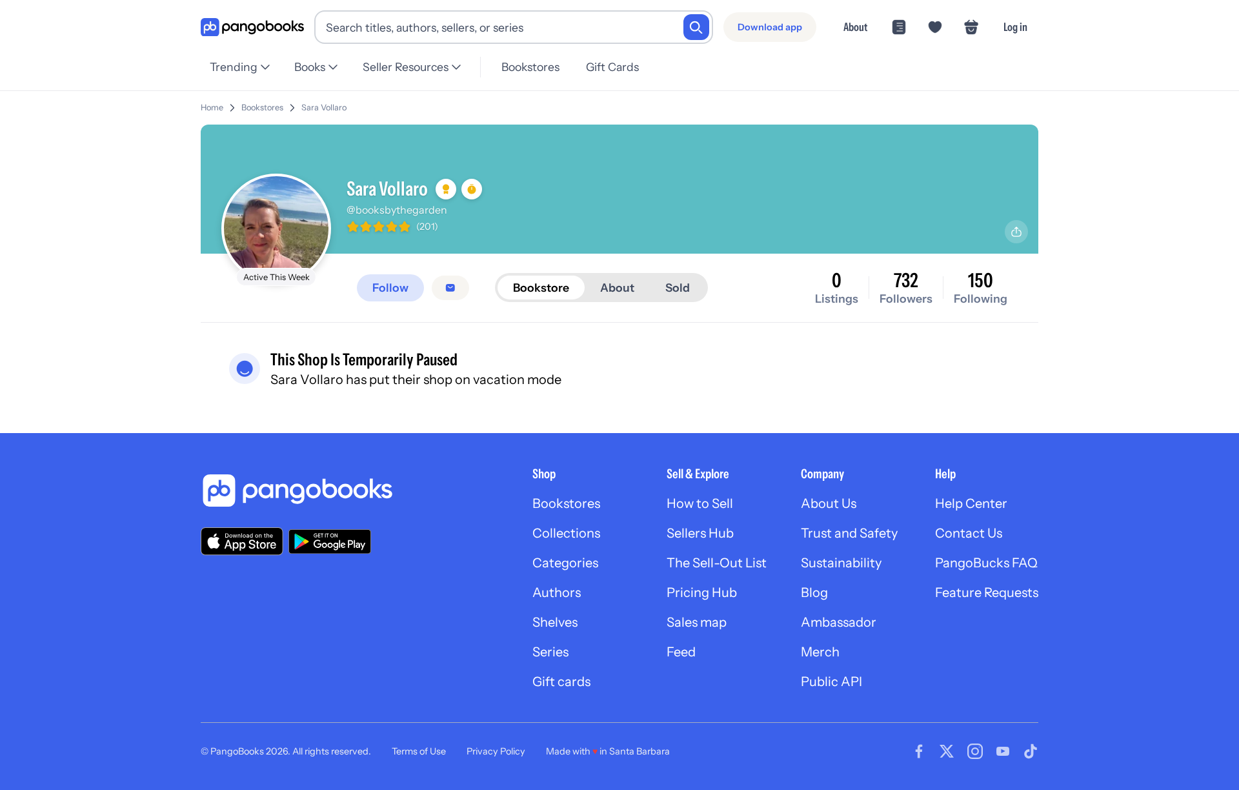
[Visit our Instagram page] (975, 751)
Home (212, 107)
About (855, 27)
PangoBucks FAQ (986, 563)
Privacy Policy (496, 751)
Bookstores (530, 67)
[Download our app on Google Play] (329, 541)
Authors (556, 592)
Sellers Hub (700, 533)
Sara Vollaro (324, 107)
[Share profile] (1016, 231)
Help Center (971, 503)
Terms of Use (419, 751)
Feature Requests (986, 592)
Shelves (555, 622)
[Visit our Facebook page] (919, 751)
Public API (831, 681)
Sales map (697, 622)
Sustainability (841, 563)
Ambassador (838, 622)
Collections (566, 533)
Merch (820, 652)
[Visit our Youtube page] (1003, 751)
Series (550, 652)
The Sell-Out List (717, 563)
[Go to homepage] (252, 27)
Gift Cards (612, 67)
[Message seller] (450, 288)
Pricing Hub (702, 592)
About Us (828, 503)
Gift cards (561, 681)
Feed (681, 652)
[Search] (696, 27)
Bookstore (541, 287)
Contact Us (968, 533)
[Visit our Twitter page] (946, 751)
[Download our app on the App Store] (242, 541)
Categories (565, 563)
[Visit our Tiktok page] (1030, 751)
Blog (814, 592)
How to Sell (700, 503)
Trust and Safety (849, 533)
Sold (677, 287)
